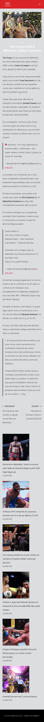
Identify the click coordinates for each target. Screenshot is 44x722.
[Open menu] (39, 4)
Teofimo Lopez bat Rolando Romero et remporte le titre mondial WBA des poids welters (21, 606)
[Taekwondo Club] (9, 4)
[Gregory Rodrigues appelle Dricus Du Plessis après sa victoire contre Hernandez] (22, 632)
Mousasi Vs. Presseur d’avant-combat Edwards (33, 412)
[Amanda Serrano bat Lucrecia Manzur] (22, 679)
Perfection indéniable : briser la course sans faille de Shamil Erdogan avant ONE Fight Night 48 (21, 468)
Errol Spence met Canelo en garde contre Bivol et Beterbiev (11, 414)
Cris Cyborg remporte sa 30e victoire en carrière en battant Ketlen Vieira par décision (21, 559)
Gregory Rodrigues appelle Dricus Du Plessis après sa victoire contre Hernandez (20, 653)
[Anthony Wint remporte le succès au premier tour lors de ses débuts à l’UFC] (22, 494)
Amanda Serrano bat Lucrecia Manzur (20, 696)
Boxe (22, 43)
